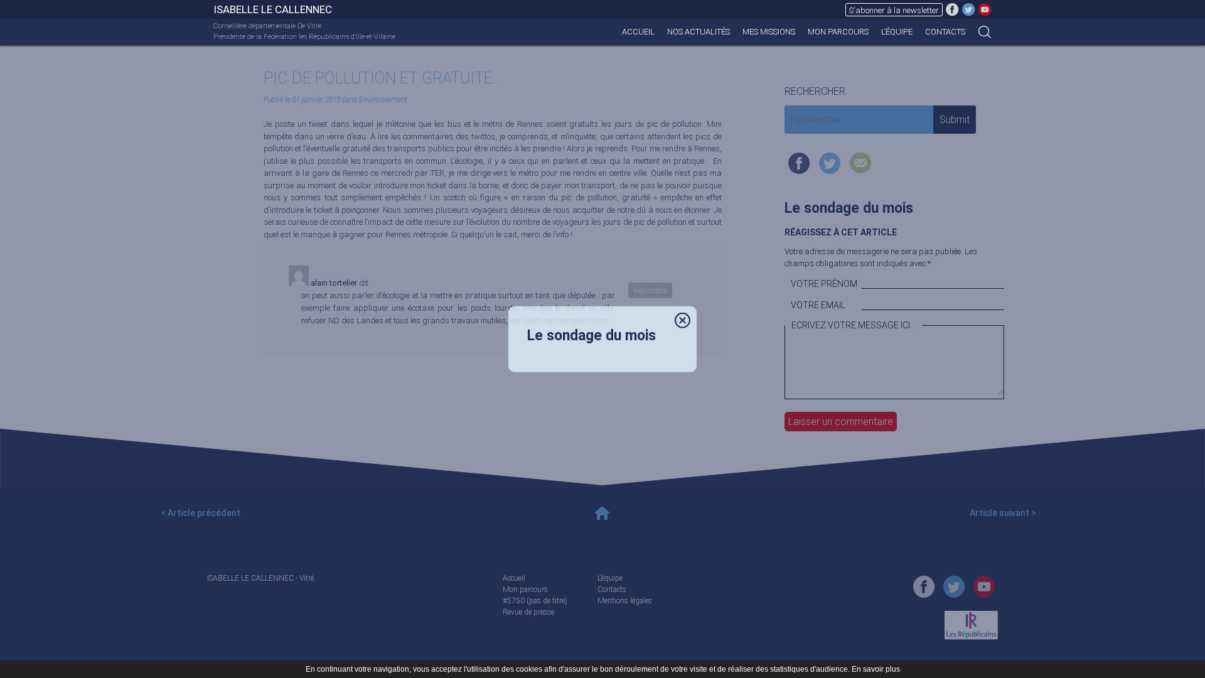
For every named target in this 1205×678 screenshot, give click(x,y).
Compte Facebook (952, 9)
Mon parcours (838, 31)
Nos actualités (698, 31)
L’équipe (897, 31)
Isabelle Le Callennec (272, 9)
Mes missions (768, 31)
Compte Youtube (985, 9)
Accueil (638, 31)
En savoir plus (876, 669)
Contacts (945, 31)
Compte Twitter (968, 9)
